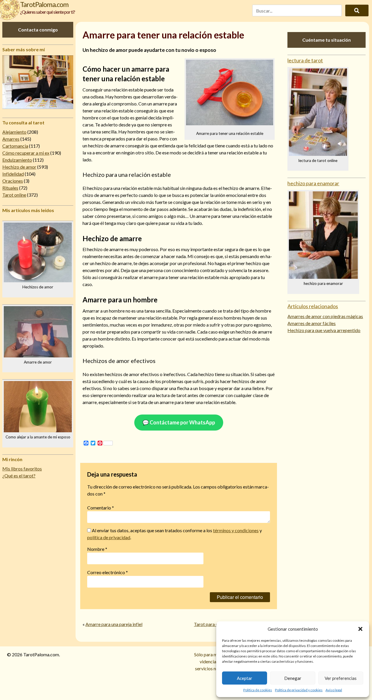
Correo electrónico (107, 572)
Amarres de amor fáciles (311, 323)
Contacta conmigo (38, 29)
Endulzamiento (17, 160)
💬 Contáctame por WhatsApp (178, 422)
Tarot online (14, 195)
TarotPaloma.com (44, 4)
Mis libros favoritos (22, 468)
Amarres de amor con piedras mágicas (325, 316)
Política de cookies (257, 690)
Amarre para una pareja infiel (113, 624)
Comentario (100, 507)
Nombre (97, 549)
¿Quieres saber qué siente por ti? (47, 12)
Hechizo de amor (19, 167)
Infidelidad (13, 174)
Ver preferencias (341, 678)
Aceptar (244, 678)
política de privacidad (108, 537)
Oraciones (12, 181)
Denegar (292, 678)
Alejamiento (14, 132)
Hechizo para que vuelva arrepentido (323, 330)
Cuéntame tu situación (326, 40)
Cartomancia (15, 146)
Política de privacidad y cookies (299, 690)
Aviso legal (334, 690)
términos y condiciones (236, 530)
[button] (360, 629)
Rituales (10, 188)
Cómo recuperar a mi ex (25, 153)
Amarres (10, 139)
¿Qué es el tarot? (18, 475)
